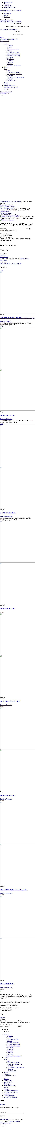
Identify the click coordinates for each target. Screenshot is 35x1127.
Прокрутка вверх (5, 1123)
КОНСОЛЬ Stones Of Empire (9, 216)
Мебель (7, 201)
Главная (2, 201)
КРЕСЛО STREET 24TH (10, 701)
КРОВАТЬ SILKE (7, 415)
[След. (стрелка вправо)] (2, 1126)
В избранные (4, 257)
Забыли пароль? (5, 1119)
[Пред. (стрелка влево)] (0, 1126)
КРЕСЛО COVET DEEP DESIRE (13, 890)
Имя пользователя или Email (9, 1107)
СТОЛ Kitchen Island (6, 208)
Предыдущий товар (6, 205)
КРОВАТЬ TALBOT (8, 795)
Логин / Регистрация (10, 1097)
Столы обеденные (15, 201)
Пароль (3, 1112)
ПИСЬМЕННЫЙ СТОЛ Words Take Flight (17, 318)
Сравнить (3, 255)
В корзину (3, 253)
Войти (2, 1116)
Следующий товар (6, 213)
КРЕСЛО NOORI (7, 984)
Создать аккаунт (14, 1121)
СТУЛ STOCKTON (8, 513)
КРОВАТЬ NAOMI (7, 609)
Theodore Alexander (6, 321)
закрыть (2, 1017)
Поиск (20, 1021)
